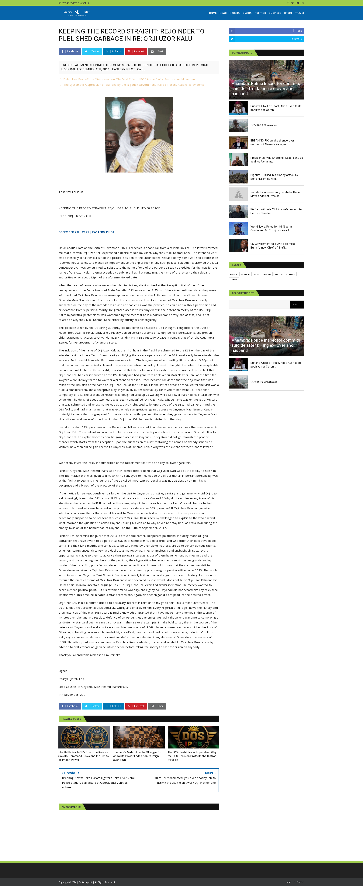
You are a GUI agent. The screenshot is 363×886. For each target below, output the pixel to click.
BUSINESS (275, 13)
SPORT (288, 13)
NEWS (223, 13)
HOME (212, 13)
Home (288, 882)
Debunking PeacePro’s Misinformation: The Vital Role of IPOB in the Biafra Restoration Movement (129, 79)
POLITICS (260, 13)
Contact (300, 882)
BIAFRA (247, 13)
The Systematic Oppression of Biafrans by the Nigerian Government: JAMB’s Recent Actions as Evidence (134, 84)
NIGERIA (235, 13)
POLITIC (278, 274)
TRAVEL (299, 13)
